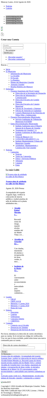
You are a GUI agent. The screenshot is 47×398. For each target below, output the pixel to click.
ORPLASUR (16, 301)
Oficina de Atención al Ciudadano (28, 111)
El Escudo (14, 78)
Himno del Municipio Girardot (22, 82)
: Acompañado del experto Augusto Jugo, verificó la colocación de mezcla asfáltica (22, 357)
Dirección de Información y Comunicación (25, 96)
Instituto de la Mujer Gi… (19, 268)
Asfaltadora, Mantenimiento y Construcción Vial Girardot (26, 146)
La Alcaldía (15, 76)
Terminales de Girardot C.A (26, 130)
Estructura (9, 89)
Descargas (14, 312)
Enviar (4, 352)
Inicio (8, 69)
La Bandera (15, 80)
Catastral (18, 163)
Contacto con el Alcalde (20, 325)
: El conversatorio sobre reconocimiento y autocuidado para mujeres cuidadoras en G (23, 371)
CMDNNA (15, 321)
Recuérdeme (10, 50)
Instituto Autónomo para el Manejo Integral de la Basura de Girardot (28, 127)
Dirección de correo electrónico (15, 345)
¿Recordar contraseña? (16, 59)
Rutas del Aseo (16, 308)
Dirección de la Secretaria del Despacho (30, 93)
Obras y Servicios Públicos (25, 159)
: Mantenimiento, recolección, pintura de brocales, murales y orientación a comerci (22, 377)
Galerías (9, 8)
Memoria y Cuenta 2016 (20, 304)
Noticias (9, 6)
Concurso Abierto (17, 319)
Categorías (15, 152)
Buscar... (4, 65)
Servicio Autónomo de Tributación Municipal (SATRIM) (28, 120)
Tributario (19, 161)
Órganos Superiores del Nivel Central (25, 91)
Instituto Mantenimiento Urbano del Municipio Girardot (29, 142)
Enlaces (9, 310)
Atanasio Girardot (17, 84)
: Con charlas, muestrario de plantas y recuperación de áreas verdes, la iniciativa (21, 366)
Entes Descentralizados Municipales (24, 124)
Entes (17, 165)
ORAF (13, 299)
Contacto (9, 323)
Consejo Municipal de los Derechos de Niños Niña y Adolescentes (30, 114)
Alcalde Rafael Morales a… (17, 211)
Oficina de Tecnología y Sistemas (28, 108)
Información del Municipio (21, 74)
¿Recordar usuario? (15, 57)
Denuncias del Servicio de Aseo (23, 330)
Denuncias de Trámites (19, 327)
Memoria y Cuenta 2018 (20, 306)
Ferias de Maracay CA (24, 137)
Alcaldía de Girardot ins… (18, 241)
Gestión (9, 297)
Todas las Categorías (23, 156)
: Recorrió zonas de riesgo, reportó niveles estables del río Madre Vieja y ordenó (21, 362)
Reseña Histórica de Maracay (22, 87)
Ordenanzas (15, 317)
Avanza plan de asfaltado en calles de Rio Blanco (16, 182)
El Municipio (11, 71)
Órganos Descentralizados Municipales (25, 117)
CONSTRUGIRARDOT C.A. (27, 139)
